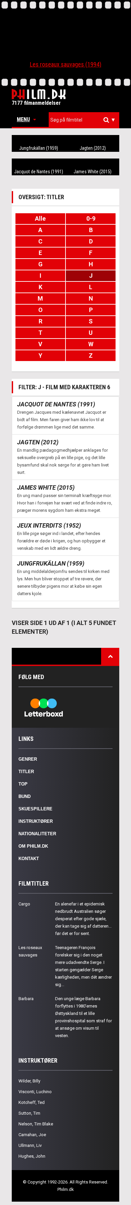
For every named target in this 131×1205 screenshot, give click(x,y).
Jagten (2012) (93, 148)
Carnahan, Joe (32, 1134)
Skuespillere (35, 808)
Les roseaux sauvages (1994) (65, 64)
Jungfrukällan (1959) (38, 148)
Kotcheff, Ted (31, 1102)
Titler (26, 771)
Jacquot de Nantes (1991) (38, 171)
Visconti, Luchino (35, 1091)
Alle (40, 218)
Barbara (26, 998)
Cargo (24, 903)
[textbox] (85, 120)
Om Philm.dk (33, 846)
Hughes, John (31, 1156)
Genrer (27, 759)
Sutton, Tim (29, 1113)
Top (23, 784)
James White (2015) (93, 171)
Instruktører (35, 821)
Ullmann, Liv (30, 1145)
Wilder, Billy (29, 1080)
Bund (24, 796)
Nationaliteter (37, 833)
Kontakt (28, 858)
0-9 (90, 218)
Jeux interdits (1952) (49, 525)
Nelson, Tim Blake (35, 1123)
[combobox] (84, 120)
